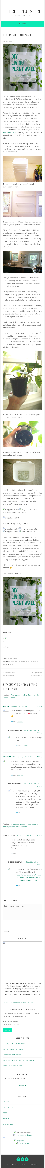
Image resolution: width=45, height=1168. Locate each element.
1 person (20, 722)
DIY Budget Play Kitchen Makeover (14, 1043)
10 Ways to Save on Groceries (36, 674)
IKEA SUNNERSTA (9, 132)
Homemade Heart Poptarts (12, 1055)
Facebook (22, 1085)
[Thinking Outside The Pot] (22, 1135)
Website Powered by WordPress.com (22, 1164)
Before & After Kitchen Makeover (9, 674)
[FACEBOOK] (22, 1159)
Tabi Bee (6, 706)
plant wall (34, 661)
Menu (24, 24)
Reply (38, 706)
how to (21, 661)
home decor (15, 661)
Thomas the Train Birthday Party (13, 1049)
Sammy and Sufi (9, 757)
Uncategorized (8, 1124)
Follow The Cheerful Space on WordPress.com (18, 1003)
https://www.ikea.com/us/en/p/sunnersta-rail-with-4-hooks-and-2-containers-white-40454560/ (29, 877)
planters (5, 664)
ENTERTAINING (8, 1107)
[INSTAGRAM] (18, 1159)
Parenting (6, 1118)
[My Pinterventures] (22, 1143)
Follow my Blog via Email (22, 1010)
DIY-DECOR (13, 658)
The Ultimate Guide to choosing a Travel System (18, 1060)
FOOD (5, 1113)
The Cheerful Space (22, 11)
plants (11, 664)
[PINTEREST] (26, 1159)
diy (9, 661)
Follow (7, 1030)
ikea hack (27, 661)
